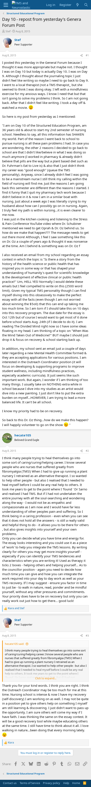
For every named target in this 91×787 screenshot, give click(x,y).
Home (76, 783)
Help (66, 783)
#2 (87, 451)
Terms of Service (30, 783)
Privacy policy (51, 783)
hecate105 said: (14, 644)
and (16, 608)
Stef (8, 31)
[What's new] (77, 5)
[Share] (81, 55)
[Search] (86, 5)
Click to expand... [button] (45, 678)
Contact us (10, 783)
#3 (87, 635)
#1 (87, 55)
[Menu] (6, 5)
